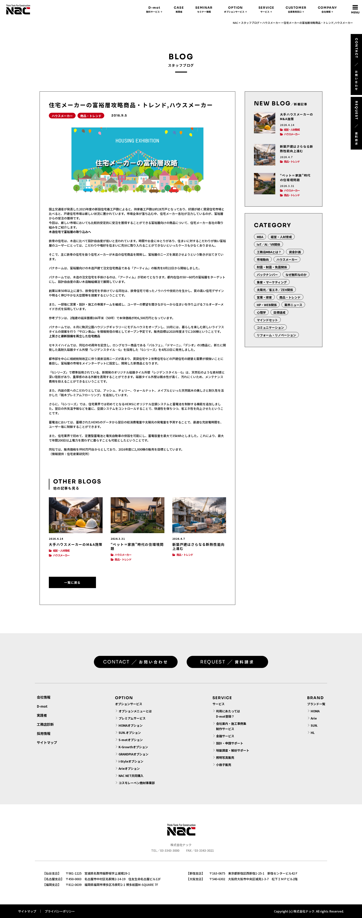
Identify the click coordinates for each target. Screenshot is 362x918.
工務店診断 (45, 724)
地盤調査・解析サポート (232, 750)
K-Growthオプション (133, 747)
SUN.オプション (130, 732)
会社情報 (43, 697)
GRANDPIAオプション (133, 754)
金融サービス (225, 736)
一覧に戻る (72, 582)
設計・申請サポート (229, 743)
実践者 (42, 715)
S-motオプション (131, 739)
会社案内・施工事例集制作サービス (231, 726)
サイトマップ (47, 742)
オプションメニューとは (135, 711)
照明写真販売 (225, 757)
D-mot (42, 706)
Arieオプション (129, 768)
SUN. (314, 725)
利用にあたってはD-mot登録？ (228, 714)
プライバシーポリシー (60, 911)
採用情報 (43, 733)
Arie (314, 718)
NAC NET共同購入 (131, 775)
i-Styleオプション (131, 761)
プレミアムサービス (132, 718)
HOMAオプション (131, 725)
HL (313, 732)
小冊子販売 (223, 764)
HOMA (315, 711)
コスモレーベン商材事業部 (137, 783)
